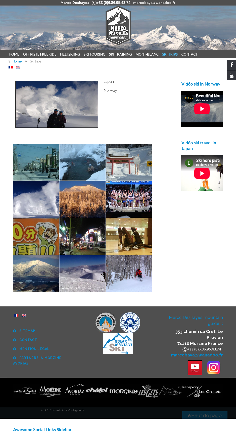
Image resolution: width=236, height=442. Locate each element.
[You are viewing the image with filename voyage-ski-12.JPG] (129, 199)
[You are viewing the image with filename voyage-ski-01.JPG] (36, 162)
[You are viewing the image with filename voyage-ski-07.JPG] (82, 199)
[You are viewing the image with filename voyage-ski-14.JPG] (82, 236)
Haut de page (206, 415)
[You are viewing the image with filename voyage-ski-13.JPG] (36, 236)
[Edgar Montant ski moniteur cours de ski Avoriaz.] (118, 343)
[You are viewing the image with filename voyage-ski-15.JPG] (129, 236)
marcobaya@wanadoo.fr (154, 3)
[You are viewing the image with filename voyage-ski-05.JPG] (36, 199)
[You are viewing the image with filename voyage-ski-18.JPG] (129, 273)
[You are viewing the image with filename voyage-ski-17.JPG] (82, 273)
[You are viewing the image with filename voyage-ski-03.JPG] (129, 162)
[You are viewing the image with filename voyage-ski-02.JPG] (82, 162)
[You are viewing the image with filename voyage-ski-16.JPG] (36, 273)
